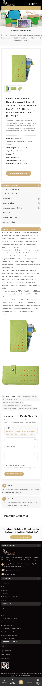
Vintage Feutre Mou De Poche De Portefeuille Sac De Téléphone (20, 399)
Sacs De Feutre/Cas (10, 35)
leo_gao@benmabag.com (12, 570)
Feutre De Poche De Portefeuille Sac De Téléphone (17, 405)
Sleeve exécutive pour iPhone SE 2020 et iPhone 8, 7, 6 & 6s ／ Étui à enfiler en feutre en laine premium (20, 504)
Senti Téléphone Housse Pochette (27, 396)
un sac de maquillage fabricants (12, 622)
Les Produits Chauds (9, 194)
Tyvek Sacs (6, 199)
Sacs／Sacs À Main (9, 203)
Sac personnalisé (8, 222)
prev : (10, 485)
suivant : (11, 499)
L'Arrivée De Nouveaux (10, 189)
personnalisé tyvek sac (10, 635)
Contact (5, 590)
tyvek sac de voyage (9, 638)
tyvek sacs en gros (8, 625)
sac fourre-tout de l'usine (11, 632)
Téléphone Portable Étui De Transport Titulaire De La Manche (20, 408)
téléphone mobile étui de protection (13, 402)
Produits (5, 587)
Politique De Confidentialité (11, 597)
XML (4, 600)
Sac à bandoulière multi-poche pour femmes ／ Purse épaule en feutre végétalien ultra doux (20, 491)
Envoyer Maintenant (14, 474)
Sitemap (5, 593)
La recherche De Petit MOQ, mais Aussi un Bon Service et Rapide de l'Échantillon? (21, 530)
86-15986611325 (9, 574)
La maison (6, 583)
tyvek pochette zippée (10, 618)
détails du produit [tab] (8, 229)
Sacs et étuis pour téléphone (12, 208)
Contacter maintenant (17, 173)
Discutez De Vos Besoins (21, 537)
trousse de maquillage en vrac (12, 628)
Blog (39, 673)
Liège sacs (6, 213)
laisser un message (21, 682)
